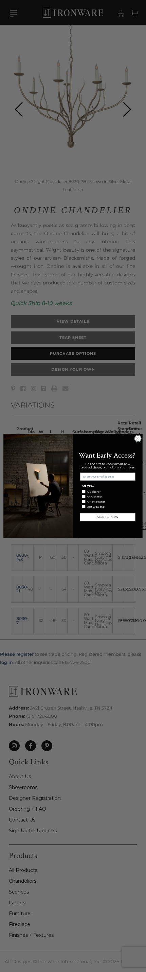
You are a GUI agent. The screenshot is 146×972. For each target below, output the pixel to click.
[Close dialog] (138, 439)
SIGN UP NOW (107, 517)
